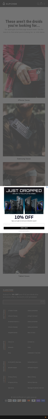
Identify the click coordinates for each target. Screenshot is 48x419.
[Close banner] (45, 417)
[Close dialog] (47, 187)
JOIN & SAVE (24, 228)
